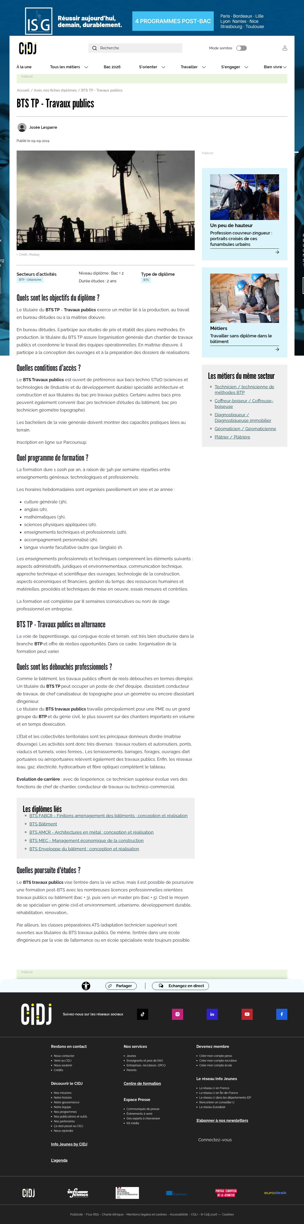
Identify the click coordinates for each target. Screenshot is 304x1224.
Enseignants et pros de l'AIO (145, 1060)
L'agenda (59, 1160)
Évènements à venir (139, 1113)
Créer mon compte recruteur (218, 1060)
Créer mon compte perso (215, 1056)
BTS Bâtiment (43, 823)
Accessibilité (179, 1214)
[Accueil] (39, 48)
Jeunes (131, 1056)
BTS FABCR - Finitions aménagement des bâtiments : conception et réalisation (108, 815)
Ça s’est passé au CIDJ (68, 1126)
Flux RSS (92, 1214)
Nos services (135, 1046)
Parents (132, 1070)
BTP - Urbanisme (30, 279)
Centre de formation (142, 1083)
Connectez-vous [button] (215, 1139)
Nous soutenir (63, 1065)
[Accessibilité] (86, 986)
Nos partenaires (64, 1121)
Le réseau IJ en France (214, 1088)
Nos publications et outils (70, 1116)
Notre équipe (62, 1107)
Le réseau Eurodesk (212, 1107)
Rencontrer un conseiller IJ (216, 1102)
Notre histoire (63, 1097)
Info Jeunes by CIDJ (69, 1144)
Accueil (23, 90)
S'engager (230, 67)
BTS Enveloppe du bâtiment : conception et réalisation (84, 848)
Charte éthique (113, 1214)
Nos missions (62, 1093)
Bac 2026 (112, 67)
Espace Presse (137, 1099)
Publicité (76, 1214)
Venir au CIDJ (62, 1060)
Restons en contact (69, 1046)
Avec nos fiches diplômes (55, 90)
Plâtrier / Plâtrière (232, 437)
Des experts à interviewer (143, 1118)
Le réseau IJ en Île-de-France (218, 1093)
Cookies (228, 1214)
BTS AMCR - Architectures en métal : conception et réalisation (91, 832)
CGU (194, 1214)
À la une (24, 67)
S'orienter (148, 67)
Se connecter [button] (284, 48)
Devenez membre (212, 1046)
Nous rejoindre (63, 1130)
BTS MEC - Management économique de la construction (86, 840)
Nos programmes (65, 1112)
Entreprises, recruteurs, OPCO (146, 1065)
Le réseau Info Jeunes (216, 1079)
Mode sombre (220, 48)
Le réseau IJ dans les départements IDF (225, 1097)
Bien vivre (273, 67)
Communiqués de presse (143, 1109)
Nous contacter (64, 1056)
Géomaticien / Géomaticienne (245, 428)
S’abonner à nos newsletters (222, 1120)
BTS (146, 280)
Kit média (133, 1123)
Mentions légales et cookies (147, 1214)
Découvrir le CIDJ (67, 1083)
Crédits (58, 1070)
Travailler (189, 67)
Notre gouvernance (66, 1102)
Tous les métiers (65, 67)
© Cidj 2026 (209, 1214)
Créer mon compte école (215, 1065)
